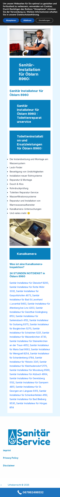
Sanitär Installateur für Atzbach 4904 (28, 374)
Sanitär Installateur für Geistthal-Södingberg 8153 (28, 312)
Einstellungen (44, 20)
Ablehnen (27, 20)
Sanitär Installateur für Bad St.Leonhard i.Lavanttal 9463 (26, 299)
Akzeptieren (11, 20)
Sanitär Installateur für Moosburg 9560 (30, 370)
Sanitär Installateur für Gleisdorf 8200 (29, 283)
